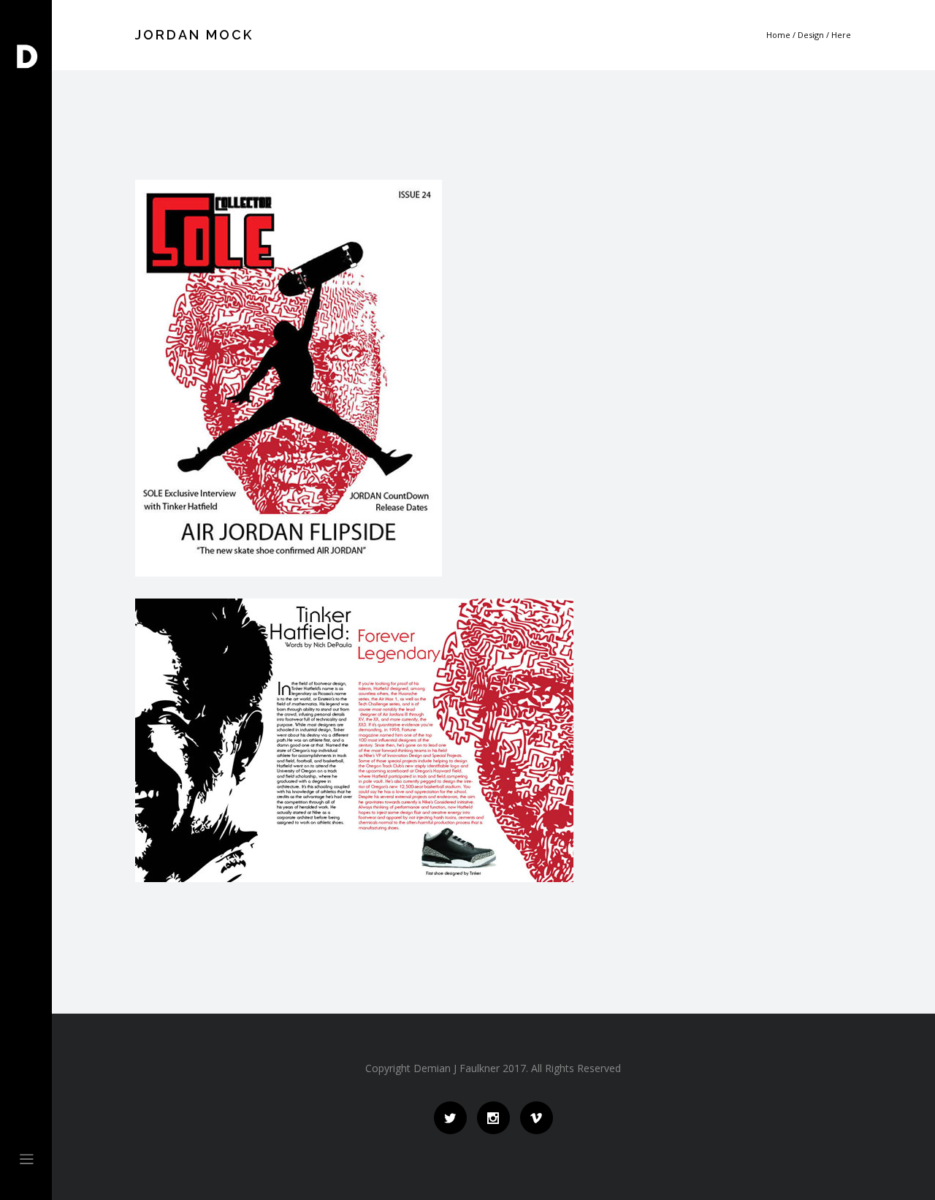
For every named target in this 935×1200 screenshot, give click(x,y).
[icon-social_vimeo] (536, 1117)
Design (811, 34)
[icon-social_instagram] (497, 1117)
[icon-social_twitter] (454, 1117)
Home (778, 34)
